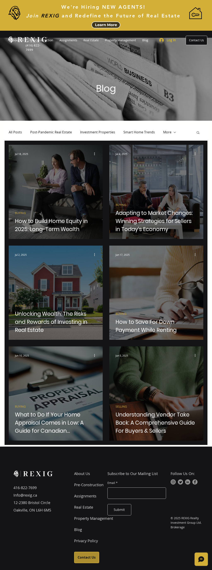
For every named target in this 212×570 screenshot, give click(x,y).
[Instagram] (173, 482)
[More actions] (95, 153)
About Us (82, 473)
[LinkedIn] (187, 482)
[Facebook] (195, 482)
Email (111, 482)
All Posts (15, 132)
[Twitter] (180, 482)
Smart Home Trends (139, 132)
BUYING (20, 213)
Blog (78, 529)
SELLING (121, 406)
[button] (198, 133)
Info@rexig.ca (25, 495)
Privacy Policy (86, 540)
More (167, 132)
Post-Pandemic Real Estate (51, 132)
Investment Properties (97, 132)
